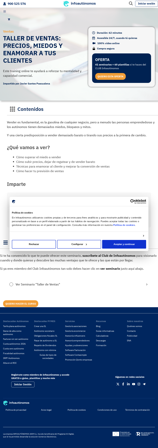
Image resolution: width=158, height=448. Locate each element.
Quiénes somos (134, 326)
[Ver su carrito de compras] (9, 19)
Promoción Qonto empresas (78, 359)
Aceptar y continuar (124, 244)
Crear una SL (40, 326)
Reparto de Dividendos (45, 345)
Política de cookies (124, 225)
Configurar (77, 244)
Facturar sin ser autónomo (15, 339)
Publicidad (132, 335)
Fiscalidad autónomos (13, 353)
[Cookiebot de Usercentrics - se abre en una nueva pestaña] (132, 201)
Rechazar (34, 244)
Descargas (101, 340)
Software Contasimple (76, 355)
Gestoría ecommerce (75, 331)
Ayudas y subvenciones (76, 345)
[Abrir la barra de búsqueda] (131, 3)
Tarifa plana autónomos (14, 326)
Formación (101, 345)
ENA (129, 340)
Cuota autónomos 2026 (14, 343)
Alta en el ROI (10, 363)
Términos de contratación (137, 409)
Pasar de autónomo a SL (45, 340)
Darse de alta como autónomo (12, 333)
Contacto (131, 331)
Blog (98, 326)
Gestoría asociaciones (76, 326)
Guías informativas (105, 331)
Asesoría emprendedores (77, 340)
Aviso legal (46, 409)
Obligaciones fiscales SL (45, 335)
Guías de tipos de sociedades (48, 357)
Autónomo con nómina (45, 350)
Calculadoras (102, 335)
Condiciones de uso (107, 409)
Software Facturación (75, 350)
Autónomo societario (44, 331)
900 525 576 (17, 4)
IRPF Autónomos (11, 358)
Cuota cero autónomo (13, 348)
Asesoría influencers (75, 335)
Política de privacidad (16, 409)
